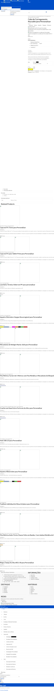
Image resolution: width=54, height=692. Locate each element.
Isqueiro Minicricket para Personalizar (13, 472)
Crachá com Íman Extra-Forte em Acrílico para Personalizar (21, 408)
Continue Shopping (4, 690)
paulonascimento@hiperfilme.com (10, 578)
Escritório (2, 225)
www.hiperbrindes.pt (8, 580)
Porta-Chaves (9, 533)
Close (7, 607)
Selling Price (33, 45)
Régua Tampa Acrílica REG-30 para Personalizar (17, 563)
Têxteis (5, 589)
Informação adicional (8, 190)
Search (12, 14)
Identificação (11, 406)
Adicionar (30, 69)
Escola (1, 561)
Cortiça (32, 588)
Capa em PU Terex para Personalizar (13, 227)
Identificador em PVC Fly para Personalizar (37, 29)
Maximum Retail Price (35, 43)
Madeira (32, 591)
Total (32, 47)
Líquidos (5, 588)
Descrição (6, 189)
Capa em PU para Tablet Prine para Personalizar (17, 254)
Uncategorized (38, 16)
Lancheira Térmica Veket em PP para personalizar (17, 285)
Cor (29, 62)
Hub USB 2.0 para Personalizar (11, 440)
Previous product (31, 26)
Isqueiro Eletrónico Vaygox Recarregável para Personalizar (21, 317)
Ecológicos (6, 586)
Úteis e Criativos (35, 72)
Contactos (33, 576)
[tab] (28, 189)
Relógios (2, 343)
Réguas (4, 561)
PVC (32, 592)
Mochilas (5, 591)
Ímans (15, 406)
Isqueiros (2, 315)
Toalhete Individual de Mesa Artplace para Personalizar (19, 504)
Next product (31, 30)
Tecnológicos (42, 70)
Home (29, 16)
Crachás (1, 406)
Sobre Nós (33, 575)
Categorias (32, 16)
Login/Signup (2, 607)
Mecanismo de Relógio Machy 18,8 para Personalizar (19, 345)
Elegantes (33, 589)
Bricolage (2, 374)
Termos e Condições (35, 579)
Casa (1, 283)
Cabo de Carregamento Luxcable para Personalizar (38, 33)
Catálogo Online (34, 577)
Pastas (5, 225)
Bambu (32, 586)
